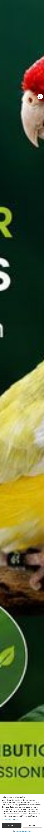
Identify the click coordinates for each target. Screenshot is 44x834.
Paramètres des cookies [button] (22, 831)
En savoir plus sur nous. (10, 819)
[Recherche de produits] (40, 96)
